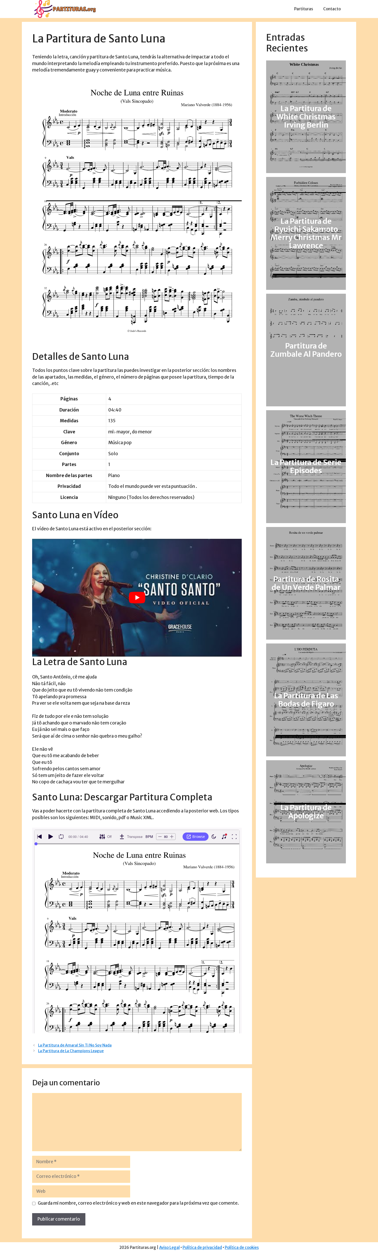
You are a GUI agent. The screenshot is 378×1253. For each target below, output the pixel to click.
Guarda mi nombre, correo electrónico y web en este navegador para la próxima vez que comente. (138, 1203)
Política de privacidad (202, 1247)
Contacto (332, 8)
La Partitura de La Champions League (71, 1051)
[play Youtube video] (137, 598)
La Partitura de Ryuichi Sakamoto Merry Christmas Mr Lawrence (306, 233)
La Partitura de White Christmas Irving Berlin (306, 116)
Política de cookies (242, 1247)
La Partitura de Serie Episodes (306, 467)
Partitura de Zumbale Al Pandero (306, 350)
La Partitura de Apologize (306, 811)
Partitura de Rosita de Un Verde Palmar (306, 583)
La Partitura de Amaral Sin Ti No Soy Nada (75, 1045)
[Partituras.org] (64, 9)
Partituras (303, 8)
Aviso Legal (169, 1247)
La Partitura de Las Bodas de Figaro (306, 700)
